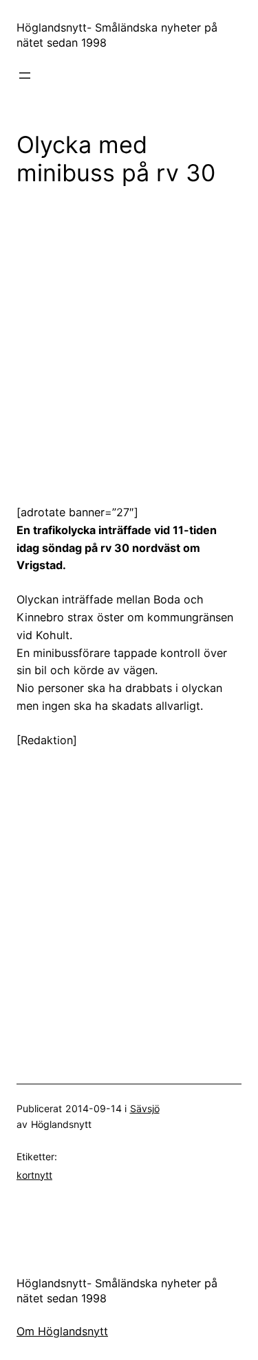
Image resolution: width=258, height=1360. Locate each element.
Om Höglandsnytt (62, 1331)
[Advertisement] (129, 335)
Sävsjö (145, 1108)
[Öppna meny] (25, 75)
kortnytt (34, 1175)
